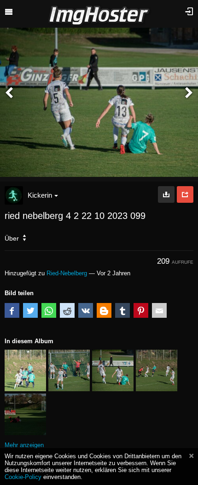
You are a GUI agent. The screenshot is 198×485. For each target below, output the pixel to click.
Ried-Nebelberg (67, 273)
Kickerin (40, 195)
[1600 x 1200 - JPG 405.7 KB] (166, 194)
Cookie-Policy (23, 476)
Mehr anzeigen (24, 445)
